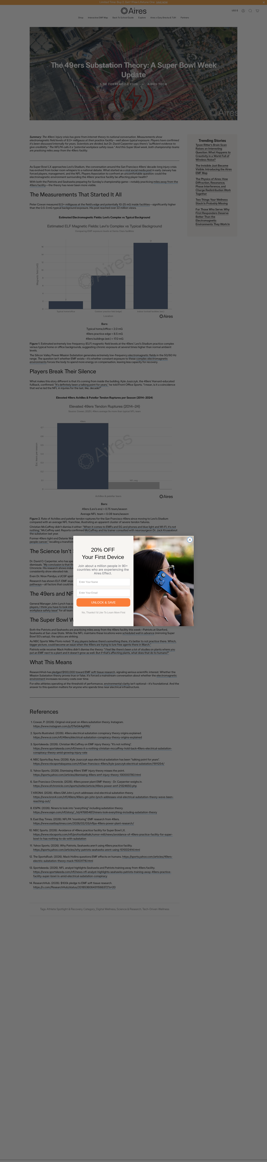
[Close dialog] (190, 539)
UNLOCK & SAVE (103, 602)
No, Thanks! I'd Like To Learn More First (103, 612)
